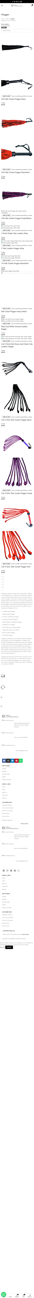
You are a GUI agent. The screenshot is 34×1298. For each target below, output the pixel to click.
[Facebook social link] (13, 1)
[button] (3, 1294)
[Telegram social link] (21, 1)
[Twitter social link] (15, 1)
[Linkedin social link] (19, 1)
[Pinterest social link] (17, 1)
